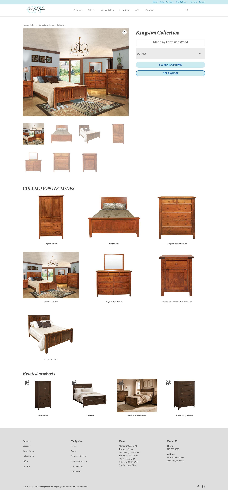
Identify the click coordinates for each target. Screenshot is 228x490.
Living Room (124, 10)
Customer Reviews (79, 456)
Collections (43, 25)
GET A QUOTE (170, 73)
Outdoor (150, 10)
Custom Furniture (166, 2)
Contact (202, 2)
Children (91, 10)
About (155, 2)
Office (138, 10)
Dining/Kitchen (107, 10)
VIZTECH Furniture (80, 486)
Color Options (181, 2)
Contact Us (76, 471)
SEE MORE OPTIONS (170, 64)
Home (25, 25)
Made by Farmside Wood (170, 42)
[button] (124, 32)
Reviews (194, 2)
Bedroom (78, 10)
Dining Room (28, 451)
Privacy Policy (50, 486)
